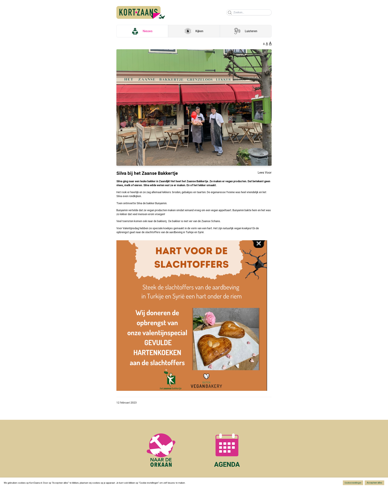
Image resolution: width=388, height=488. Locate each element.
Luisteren (251, 31)
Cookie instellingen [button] (353, 483)
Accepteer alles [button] (374, 482)
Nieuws (147, 31)
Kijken (199, 31)
